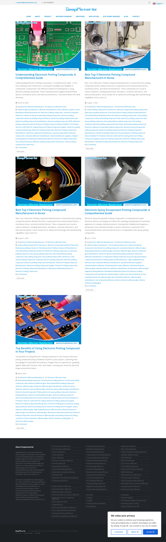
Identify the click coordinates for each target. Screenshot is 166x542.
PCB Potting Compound (129, 466)
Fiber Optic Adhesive (128, 449)
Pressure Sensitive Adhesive (62, 461)
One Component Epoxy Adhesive (64, 508)
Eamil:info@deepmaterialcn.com (27, 2)
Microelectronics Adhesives (131, 475)
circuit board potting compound (104, 118)
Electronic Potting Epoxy (57, 404)
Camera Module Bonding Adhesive (133, 452)
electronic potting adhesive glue (40, 395)
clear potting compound (32, 257)
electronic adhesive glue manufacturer (48, 386)
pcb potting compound (63, 415)
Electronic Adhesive (111, 16)
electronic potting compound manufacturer (31, 121)
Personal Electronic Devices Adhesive (65, 495)
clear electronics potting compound (130, 118)
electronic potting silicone (37, 407)
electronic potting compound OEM (59, 121)
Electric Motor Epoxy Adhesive (132, 469)
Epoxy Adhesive (58, 458)
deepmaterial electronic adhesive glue (99, 251)
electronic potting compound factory (37, 118)
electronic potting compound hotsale (64, 118)
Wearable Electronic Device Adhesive (134, 483)
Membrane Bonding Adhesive (97, 472)
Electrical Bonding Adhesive (97, 489)
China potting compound (117, 245)
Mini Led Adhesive (128, 461)
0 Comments (22, 147)
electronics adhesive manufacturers (39, 133)
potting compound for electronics (52, 142)
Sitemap (37, 533)
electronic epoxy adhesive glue (34, 389)
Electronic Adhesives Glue (57, 107)
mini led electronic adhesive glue (106, 274)
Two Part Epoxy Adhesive (61, 449)
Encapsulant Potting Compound (114, 257)
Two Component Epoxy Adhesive (64, 510)
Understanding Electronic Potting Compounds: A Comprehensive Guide (46, 76)
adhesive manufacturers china (50, 110)
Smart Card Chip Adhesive (130, 489)
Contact (136, 16)
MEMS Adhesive (127, 472)
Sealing (89, 498)
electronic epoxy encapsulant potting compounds (42, 115)
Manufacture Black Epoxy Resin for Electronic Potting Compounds (53, 139)
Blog (126, 16)
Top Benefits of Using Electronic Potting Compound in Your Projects (48, 350)
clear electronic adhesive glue (35, 383)
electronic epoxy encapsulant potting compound (116, 254)
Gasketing (124, 495)
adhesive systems (68, 110)
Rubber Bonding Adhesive (96, 463)
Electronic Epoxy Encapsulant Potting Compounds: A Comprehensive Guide (117, 211)
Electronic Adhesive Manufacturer (32, 107)
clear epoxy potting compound (41, 254)
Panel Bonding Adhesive (95, 469)
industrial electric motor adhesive (117, 265)
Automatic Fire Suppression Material (65, 478)
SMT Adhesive (126, 458)
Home (28, 16)
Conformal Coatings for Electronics (133, 500)
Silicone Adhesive (58, 452)
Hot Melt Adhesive (58, 463)
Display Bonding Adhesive (96, 475)
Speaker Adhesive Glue (129, 455)
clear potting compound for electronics (56, 257)
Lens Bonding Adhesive (95, 478)
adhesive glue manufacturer (28, 110)
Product (48, 16)
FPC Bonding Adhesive (95, 481)
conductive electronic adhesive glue (133, 248)
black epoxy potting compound (96, 113)
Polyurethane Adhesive (60, 466)
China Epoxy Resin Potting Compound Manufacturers (127, 113)
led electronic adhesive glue (138, 268)
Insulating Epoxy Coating (130, 503)
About (37, 16)
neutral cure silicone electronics (130, 274)
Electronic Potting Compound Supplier (52, 127)
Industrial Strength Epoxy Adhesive (64, 516)
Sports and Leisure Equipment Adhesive (63, 498)
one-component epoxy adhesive (27, 142)
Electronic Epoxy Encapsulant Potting (29, 392)
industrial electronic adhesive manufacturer (111, 268)
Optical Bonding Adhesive (96, 483)
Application (94, 16)
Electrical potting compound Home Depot (108, 124)
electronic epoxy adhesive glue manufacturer (62, 389)
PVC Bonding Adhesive (95, 466)
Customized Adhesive (60, 481)
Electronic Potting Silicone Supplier (59, 407)
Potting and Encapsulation (96, 503)
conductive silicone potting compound (49, 260)
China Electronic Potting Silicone (52, 380)
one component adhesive (104, 280)
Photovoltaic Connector (33, 535)
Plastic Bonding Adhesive (96, 446)
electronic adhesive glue (122, 251)
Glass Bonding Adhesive (95, 452)
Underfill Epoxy (57, 505)
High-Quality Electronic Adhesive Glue (47, 410)
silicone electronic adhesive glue (127, 280)
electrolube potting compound (135, 124)
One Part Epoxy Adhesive (61, 446)
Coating (89, 500)
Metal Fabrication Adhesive (61, 492)
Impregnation (91, 506)
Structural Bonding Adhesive (62, 469)
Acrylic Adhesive (58, 455)
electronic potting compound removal (109, 133)
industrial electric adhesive (94, 265)
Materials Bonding (64, 16)
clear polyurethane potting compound (117, 121)
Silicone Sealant (127, 498)
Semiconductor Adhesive (130, 478)
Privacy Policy (28, 533)
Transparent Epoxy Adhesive (62, 513)
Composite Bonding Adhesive (97, 458)
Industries (80, 16)
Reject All (135, 532)
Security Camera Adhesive (130, 486)
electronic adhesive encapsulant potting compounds (104, 127)
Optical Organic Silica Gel (130, 506)
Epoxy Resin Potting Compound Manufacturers (110, 260)
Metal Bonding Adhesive (95, 449)
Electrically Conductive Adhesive (63, 472)
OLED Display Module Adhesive (132, 481)
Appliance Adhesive (128, 446)
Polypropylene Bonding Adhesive (99, 455)
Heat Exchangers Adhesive (61, 489)
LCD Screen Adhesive (129, 463)
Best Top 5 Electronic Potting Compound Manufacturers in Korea (110, 76)
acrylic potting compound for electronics (101, 110)
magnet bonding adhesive (94, 271)
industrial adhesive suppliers (60, 136)
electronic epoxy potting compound (56, 392)
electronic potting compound (109, 130)
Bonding (90, 495)
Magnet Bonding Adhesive (96, 486)
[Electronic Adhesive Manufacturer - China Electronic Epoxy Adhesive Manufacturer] (81, 9)
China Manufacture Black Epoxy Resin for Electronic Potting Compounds (110, 115)
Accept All (150, 532)
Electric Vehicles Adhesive (61, 486)
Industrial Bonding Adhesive (97, 461)
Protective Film (57, 475)
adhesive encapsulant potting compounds (132, 110)
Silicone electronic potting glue (60, 418)
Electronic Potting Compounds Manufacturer (32, 268)
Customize (118, 532)
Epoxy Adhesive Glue (59, 502)
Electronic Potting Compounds (43, 130)
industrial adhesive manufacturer (38, 136)
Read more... (21, 151)
